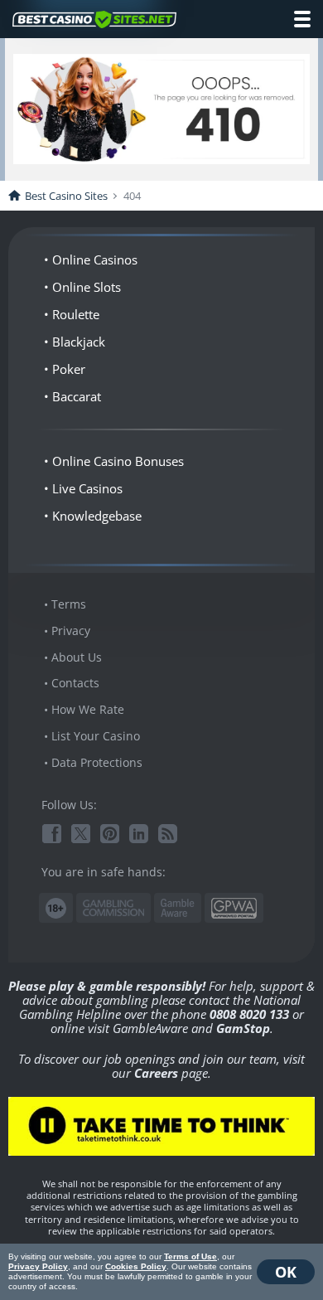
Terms (68, 604)
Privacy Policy (38, 1266)
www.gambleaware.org (178, 908)
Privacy (70, 630)
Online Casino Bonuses (118, 461)
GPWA (234, 908)
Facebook (51, 833)
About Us (76, 657)
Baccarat (76, 396)
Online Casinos (94, 259)
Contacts (75, 683)
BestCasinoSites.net (94, 20)
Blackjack (78, 341)
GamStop (243, 1028)
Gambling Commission (113, 908)
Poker (68, 369)
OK (285, 1272)
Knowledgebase (97, 515)
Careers (156, 1073)
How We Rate (87, 709)
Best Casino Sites (66, 195)
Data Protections (96, 762)
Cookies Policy (135, 1266)
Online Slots (86, 287)
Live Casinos (87, 488)
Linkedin (138, 833)
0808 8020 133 (249, 1014)
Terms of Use (190, 1256)
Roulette (75, 314)
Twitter (80, 833)
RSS (167, 833)
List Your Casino (95, 736)
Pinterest (109, 833)
